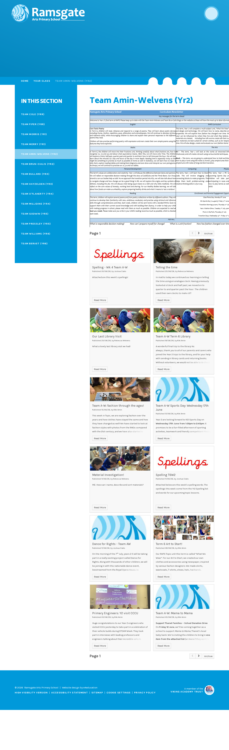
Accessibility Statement (69, 692)
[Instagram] (153, 81)
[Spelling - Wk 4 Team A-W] (120, 251)
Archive (208, 233)
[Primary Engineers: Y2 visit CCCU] (120, 597)
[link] (192, 233)
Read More (100, 300)
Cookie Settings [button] (119, 692)
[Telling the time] (184, 251)
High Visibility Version (31, 692)
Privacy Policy (145, 692)
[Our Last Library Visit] (120, 320)
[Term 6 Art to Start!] (184, 528)
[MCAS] (210, 81)
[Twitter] (167, 81)
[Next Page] (199, 233)
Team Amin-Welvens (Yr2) (73, 80)
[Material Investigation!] (120, 458)
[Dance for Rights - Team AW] (120, 528)
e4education (90, 687)
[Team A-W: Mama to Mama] (184, 597)
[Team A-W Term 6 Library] (184, 320)
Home (25, 80)
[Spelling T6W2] (184, 458)
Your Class (41, 80)
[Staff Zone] (196, 81)
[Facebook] (181, 81)
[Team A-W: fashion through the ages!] (120, 389)
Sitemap (97, 692)
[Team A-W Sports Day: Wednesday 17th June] (184, 389)
